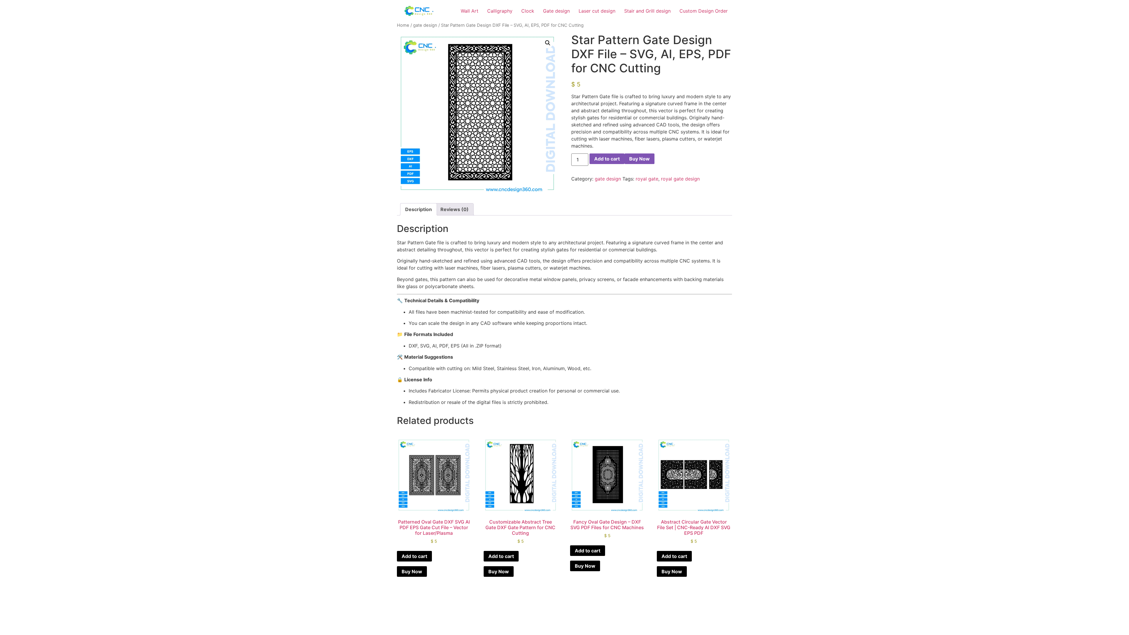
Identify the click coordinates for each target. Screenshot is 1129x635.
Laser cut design (597, 11)
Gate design (556, 11)
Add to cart (607, 159)
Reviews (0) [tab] (454, 209)
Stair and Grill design (647, 11)
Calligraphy (499, 11)
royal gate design (680, 179)
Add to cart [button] (414, 556)
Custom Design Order (703, 11)
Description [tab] (418, 209)
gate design (425, 25)
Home (403, 25)
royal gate (647, 179)
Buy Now (639, 159)
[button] (547, 43)
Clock (527, 11)
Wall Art (469, 11)
